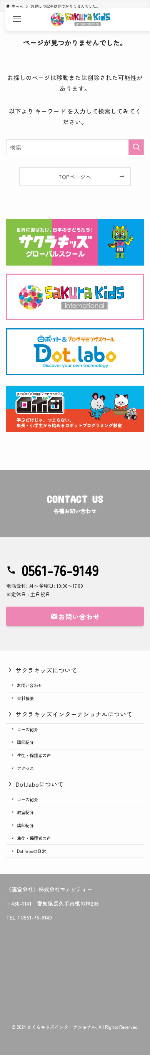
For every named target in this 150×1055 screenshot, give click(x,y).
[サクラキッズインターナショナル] (80, 19)
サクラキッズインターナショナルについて (73, 714)
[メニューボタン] (16, 19)
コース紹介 (27, 729)
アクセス (25, 768)
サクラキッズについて (46, 670)
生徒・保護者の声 (34, 755)
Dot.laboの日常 (31, 851)
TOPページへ (74, 177)
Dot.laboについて (39, 784)
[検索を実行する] (136, 147)
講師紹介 (25, 742)
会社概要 (25, 698)
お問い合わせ (29, 685)
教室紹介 (25, 812)
